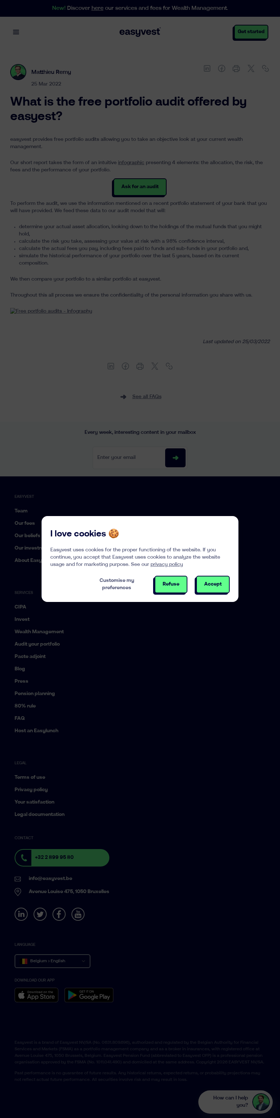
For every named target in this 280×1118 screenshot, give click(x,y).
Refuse (171, 584)
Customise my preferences (117, 584)
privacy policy (167, 564)
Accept (213, 584)
